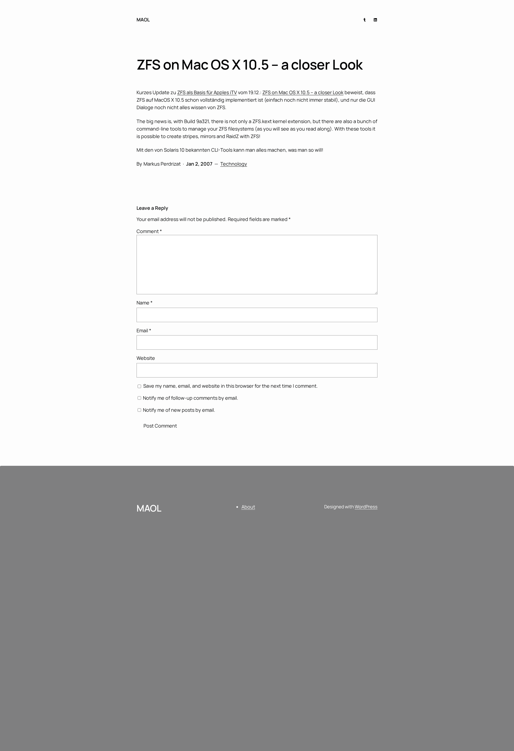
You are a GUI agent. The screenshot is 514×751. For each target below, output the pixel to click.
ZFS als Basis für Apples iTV (207, 92)
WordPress (366, 507)
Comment (149, 231)
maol (143, 19)
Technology (233, 164)
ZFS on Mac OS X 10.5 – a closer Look (302, 92)
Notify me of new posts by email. (179, 410)
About (248, 507)
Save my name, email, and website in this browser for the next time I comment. (230, 386)
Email (144, 330)
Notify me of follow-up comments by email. (190, 398)
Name (145, 302)
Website (146, 358)
